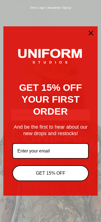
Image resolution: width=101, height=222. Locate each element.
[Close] (91, 33)
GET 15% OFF (50, 173)
